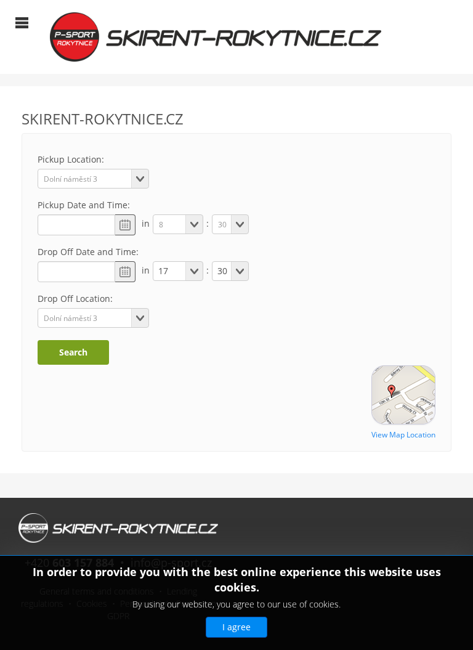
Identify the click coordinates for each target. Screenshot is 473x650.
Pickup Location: (71, 159)
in (146, 223)
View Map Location (403, 434)
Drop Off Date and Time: (88, 252)
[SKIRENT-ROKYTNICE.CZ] (215, 36)
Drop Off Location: (75, 298)
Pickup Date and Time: (84, 205)
